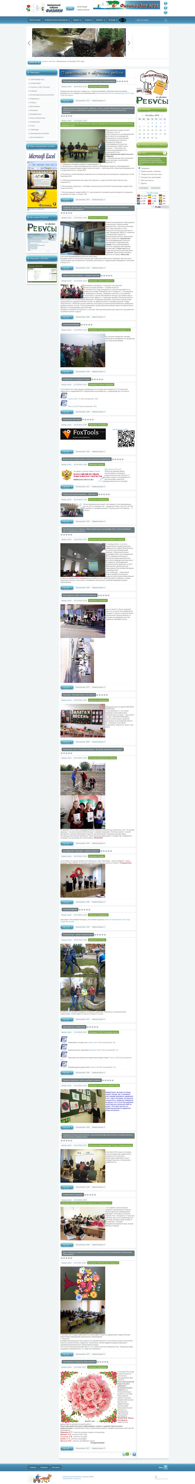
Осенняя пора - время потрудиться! (78, 935)
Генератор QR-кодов (72, 419)
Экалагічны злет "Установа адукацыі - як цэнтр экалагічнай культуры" (92, 750)
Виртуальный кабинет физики (76, 1477)
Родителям (74, 124)
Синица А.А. (113, 1263)
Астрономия (35, 83)
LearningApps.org (37, 79)
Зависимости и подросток (74, 1027)
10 (156, 127)
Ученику (101, 384)
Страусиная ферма (71, 325)
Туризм (100, 281)
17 (156, 130)
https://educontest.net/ (112, 469)
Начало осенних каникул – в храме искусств (81, 276)
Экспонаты (102, 218)
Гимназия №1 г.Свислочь (72, 1478)
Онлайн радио (152, 193)
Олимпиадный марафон (73, 1195)
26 (165, 134)
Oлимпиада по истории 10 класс (76, 379)
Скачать (71, 399)
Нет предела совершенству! (44, 8)
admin (69, 86)
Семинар (120, 539)
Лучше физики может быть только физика (44, 1478)
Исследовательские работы (42, 95)
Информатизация (68, 125)
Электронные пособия (39, 133)
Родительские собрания (89, 124)
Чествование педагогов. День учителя (79, 1362)
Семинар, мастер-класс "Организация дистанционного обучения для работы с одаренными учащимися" (96, 208)
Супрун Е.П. (108, 281)
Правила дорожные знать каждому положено (81, 1080)
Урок (117, 1085)
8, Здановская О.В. (104, 1203)
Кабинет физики (48, 61)
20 (140, 134)
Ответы (71, 406)
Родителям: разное (110, 1032)
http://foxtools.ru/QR (120, 429)
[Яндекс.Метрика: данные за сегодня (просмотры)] (161, 1478)
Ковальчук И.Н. (109, 330)
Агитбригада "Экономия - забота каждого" (81, 851)
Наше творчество (37, 118)
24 (156, 134)
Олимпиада (109, 384)
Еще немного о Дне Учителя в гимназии (79, 595)
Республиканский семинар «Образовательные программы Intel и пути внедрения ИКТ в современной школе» (97, 530)
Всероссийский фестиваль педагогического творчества (86, 459)
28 (144, 138)
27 (140, 138)
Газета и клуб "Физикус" (40, 87)
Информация (102, 86)
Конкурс (101, 464)
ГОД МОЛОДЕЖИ (70, 910)
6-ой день (101, 940)
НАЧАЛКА (110, 1085)
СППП (100, 1032)
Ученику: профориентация (122, 1145)
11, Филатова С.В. (123, 330)
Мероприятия (104, 124)
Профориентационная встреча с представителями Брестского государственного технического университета (98, 1136)
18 (160, 130)
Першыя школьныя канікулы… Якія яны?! (80, 494)
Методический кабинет (107, 539)
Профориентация (104, 1145)
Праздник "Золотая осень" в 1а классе (79, 695)
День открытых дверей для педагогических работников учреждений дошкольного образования (97, 1253)
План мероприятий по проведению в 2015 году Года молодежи (89, 81)
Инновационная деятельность (121, 124)
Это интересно (36, 137)
